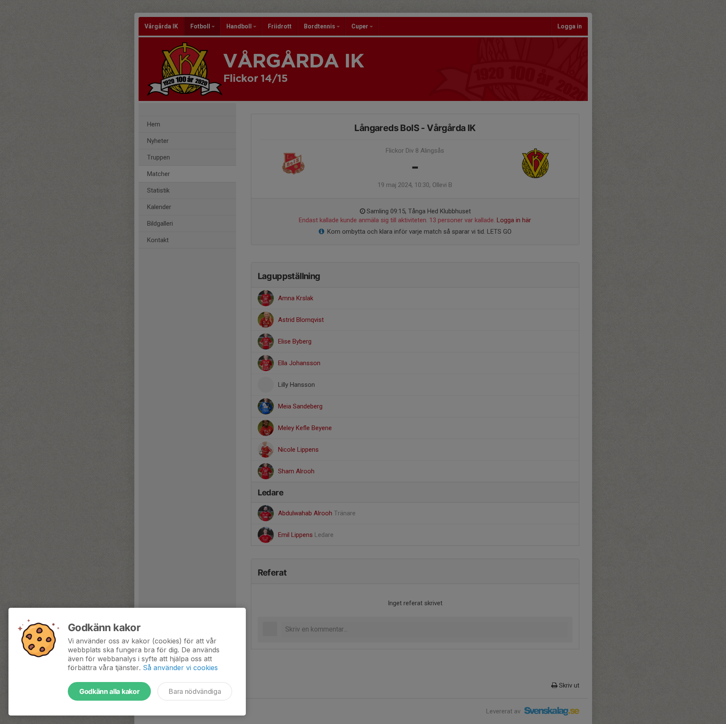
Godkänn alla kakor (109, 691)
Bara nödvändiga (195, 691)
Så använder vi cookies (180, 667)
